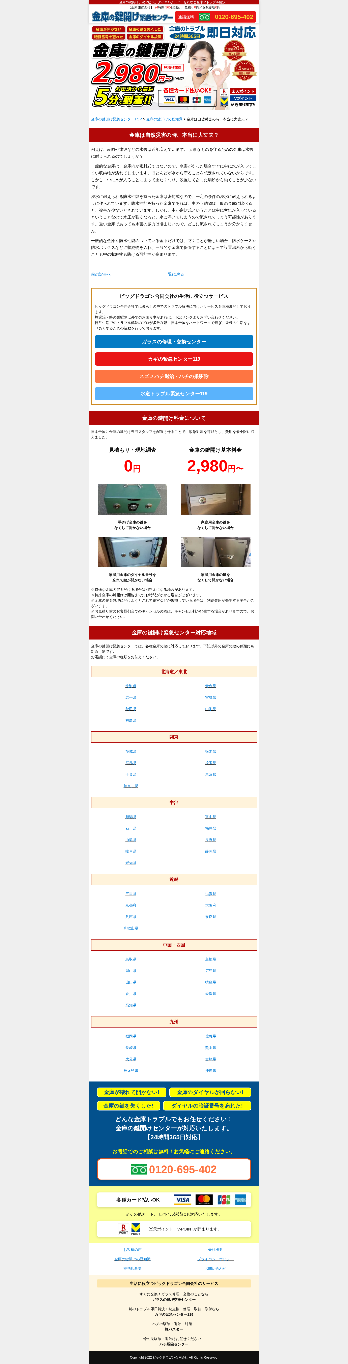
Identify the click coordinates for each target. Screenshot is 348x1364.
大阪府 (210, 905)
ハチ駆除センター (174, 1344)
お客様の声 (132, 1250)
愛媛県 (210, 994)
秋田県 (130, 709)
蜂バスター (174, 1329)
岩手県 (130, 697)
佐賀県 (210, 1036)
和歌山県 (131, 928)
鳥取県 (130, 959)
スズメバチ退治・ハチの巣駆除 (174, 376)
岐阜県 (130, 851)
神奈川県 (131, 786)
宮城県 (210, 697)
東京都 (210, 774)
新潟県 (130, 817)
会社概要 (215, 1250)
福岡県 (130, 1036)
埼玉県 (210, 763)
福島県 (130, 720)
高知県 (130, 1005)
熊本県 (210, 1048)
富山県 (210, 817)
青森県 (210, 686)
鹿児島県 (131, 1071)
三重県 (130, 894)
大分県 (130, 1059)
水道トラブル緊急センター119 (174, 393)
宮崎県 (210, 1059)
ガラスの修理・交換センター (174, 341)
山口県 (130, 982)
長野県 (210, 840)
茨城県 (130, 751)
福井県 (210, 828)
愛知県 (130, 863)
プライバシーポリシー (215, 1259)
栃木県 (210, 751)
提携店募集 (132, 1269)
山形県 (210, 709)
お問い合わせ (215, 1269)
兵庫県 (130, 917)
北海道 (130, 686)
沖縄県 (210, 1071)
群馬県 (130, 763)
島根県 (210, 959)
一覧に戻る (174, 274)
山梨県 (130, 840)
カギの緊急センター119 (174, 359)
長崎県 (130, 1048)
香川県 (130, 994)
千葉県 (130, 774)
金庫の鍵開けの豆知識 (164, 119)
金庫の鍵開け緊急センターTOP (116, 119)
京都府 (130, 905)
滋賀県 (210, 894)
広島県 (210, 971)
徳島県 (210, 982)
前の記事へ (101, 274)
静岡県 (210, 851)
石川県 (130, 828)
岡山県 (130, 971)
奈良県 (210, 917)
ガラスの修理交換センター (174, 1300)
